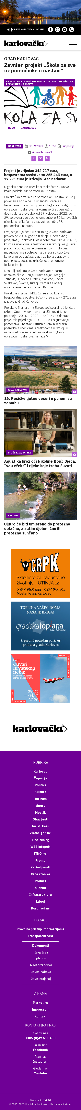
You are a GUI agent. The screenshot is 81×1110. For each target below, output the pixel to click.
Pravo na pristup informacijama (40, 929)
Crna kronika (40, 874)
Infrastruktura (40, 895)
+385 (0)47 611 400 (40, 1038)
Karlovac (14, 146)
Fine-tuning (40, 840)
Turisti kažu (40, 826)
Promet (40, 881)
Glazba (40, 888)
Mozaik (40, 812)
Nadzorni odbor (41, 965)
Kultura (40, 792)
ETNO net (40, 853)
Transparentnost (40, 936)
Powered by (40, 1099)
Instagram (40, 1061)
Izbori (40, 901)
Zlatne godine (40, 833)
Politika (40, 785)
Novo (11, 127)
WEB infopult (40, 847)
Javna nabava (41, 972)
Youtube (40, 1073)
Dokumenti (40, 945)
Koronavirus (40, 908)
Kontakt (40, 1016)
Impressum (40, 1009)
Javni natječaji (41, 979)
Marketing (40, 1003)
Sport (40, 806)
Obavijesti (40, 819)
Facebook (40, 1050)
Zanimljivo (28, 127)
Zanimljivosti (40, 867)
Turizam (40, 799)
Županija (40, 778)
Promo (40, 860)
